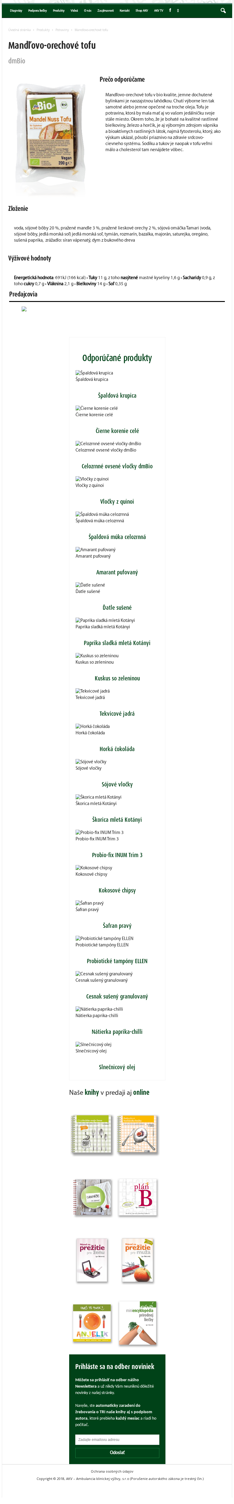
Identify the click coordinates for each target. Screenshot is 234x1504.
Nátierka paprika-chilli (97, 1016)
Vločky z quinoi (90, 486)
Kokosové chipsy (91, 874)
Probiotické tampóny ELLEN (102, 945)
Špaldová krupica (92, 380)
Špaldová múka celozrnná (100, 521)
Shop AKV (142, 10)
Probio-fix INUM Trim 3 (97, 839)
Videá (74, 10)
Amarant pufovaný (93, 556)
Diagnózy (16, 10)
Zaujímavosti (106, 10)
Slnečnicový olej (91, 1051)
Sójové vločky (88, 768)
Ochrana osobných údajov (112, 1471)
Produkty (59, 10)
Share (177, 11)
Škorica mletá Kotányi (96, 804)
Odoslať (117, 1453)
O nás (87, 10)
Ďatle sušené (88, 592)
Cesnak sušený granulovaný (102, 980)
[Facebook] (170, 11)
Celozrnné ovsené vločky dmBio (106, 450)
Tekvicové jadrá (90, 698)
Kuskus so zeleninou (95, 662)
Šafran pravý (87, 910)
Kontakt (124, 10)
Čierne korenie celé (94, 415)
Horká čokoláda (90, 733)
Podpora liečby (37, 10)
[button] (223, 11)
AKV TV (158, 10)
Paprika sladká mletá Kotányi (103, 627)
